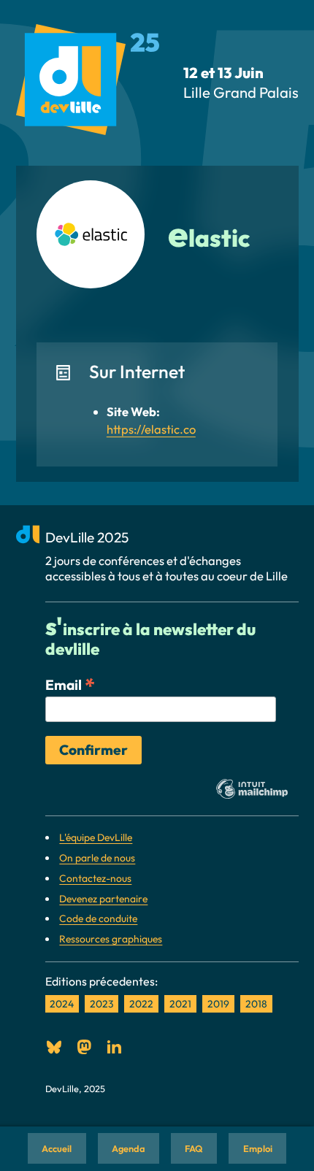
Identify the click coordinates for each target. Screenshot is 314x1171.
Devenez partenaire (103, 898)
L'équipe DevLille (95, 837)
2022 (141, 1003)
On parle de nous (97, 857)
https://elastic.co (151, 429)
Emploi (257, 1148)
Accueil (57, 1148)
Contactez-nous (95, 878)
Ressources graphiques (110, 938)
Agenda (128, 1148)
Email (70, 684)
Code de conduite (98, 918)
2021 (180, 1003)
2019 (218, 1003)
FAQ (194, 1148)
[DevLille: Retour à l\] (88, 83)
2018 (256, 1003)
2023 (101, 1003)
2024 (62, 1003)
